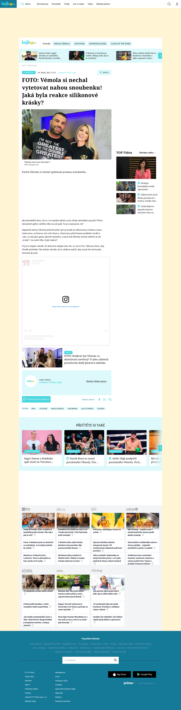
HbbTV (27, 685)
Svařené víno (85, 648)
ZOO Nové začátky (143, 644)
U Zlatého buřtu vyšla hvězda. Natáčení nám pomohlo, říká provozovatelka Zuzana (70, 545)
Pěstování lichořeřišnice (138, 648)
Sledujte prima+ (103, 4)
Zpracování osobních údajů (65, 689)
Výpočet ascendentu (64, 652)
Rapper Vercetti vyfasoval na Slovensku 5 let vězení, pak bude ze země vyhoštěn (73, 607)
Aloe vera (121, 648)
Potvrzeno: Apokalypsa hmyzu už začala (107, 530)
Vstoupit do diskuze (38, 399)
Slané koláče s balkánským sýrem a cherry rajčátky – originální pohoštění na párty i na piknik (142, 545)
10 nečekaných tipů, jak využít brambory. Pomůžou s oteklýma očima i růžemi (106, 607)
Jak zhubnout (36, 644)
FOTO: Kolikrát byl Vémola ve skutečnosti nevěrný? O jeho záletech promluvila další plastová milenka (86, 359)
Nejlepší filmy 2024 (52, 644)
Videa (90, 4)
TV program (83, 644)
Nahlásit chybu (30, 701)
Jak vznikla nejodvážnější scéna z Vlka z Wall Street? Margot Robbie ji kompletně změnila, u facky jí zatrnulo (37, 621)
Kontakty (58, 685)
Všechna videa (146, 152)
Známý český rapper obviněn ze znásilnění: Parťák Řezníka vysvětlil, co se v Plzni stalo (51, 57)
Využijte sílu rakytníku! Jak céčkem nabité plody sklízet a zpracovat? (107, 618)
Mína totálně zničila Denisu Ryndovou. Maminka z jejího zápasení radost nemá (145, 57)
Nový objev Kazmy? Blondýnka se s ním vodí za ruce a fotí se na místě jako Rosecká (72, 620)
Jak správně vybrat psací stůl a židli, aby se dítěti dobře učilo (106, 592)
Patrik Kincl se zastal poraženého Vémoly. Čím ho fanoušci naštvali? (83, 460)
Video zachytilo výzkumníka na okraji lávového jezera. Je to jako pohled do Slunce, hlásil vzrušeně (107, 558)
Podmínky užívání (31, 689)
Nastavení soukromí (62, 701)
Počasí (114, 644)
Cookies (28, 693)
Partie (106, 644)
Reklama (28, 681)
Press (57, 677)
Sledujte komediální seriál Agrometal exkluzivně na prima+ (146, 189)
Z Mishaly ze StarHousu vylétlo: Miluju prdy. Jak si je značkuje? (97, 55)
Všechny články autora (96, 381)
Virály (67, 4)
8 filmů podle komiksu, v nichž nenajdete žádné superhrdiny (35, 605)
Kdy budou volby (126, 644)
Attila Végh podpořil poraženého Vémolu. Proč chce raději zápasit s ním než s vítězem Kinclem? (124, 460)
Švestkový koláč (119, 652)
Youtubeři (56, 4)
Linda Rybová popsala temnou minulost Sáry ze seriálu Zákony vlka (147, 211)
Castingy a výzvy (61, 681)
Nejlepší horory (69, 644)
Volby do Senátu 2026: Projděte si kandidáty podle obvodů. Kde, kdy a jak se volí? (38, 532)
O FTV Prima (29, 672)
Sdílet (105, 73)
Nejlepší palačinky (102, 652)
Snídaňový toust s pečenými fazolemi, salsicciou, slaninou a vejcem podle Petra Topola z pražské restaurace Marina (141, 559)
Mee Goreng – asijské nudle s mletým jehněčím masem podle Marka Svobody (141, 532)
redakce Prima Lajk (67, 72)
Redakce (58, 697)
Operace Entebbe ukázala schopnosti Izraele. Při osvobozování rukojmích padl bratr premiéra (107, 546)
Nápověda (59, 693)
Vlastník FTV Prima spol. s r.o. (36, 697)
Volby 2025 (73, 648)
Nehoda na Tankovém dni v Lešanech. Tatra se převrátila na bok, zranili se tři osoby (37, 558)
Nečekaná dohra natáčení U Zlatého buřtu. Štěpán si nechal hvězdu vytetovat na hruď (71, 558)
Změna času (95, 644)
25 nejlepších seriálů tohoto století (38, 591)
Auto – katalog (39, 648)
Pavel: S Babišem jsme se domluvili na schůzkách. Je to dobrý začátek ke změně (38, 545)
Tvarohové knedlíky (83, 652)
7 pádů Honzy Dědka (57, 648)
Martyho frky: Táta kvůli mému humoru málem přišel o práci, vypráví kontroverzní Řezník (71, 594)
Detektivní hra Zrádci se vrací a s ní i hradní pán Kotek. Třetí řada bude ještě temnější (72, 532)
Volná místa (29, 677)
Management (60, 672)
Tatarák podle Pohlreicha (104, 648)
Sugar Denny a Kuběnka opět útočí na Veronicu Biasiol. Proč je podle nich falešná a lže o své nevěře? (40, 460)
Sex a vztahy (78, 4)
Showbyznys (42, 4)
